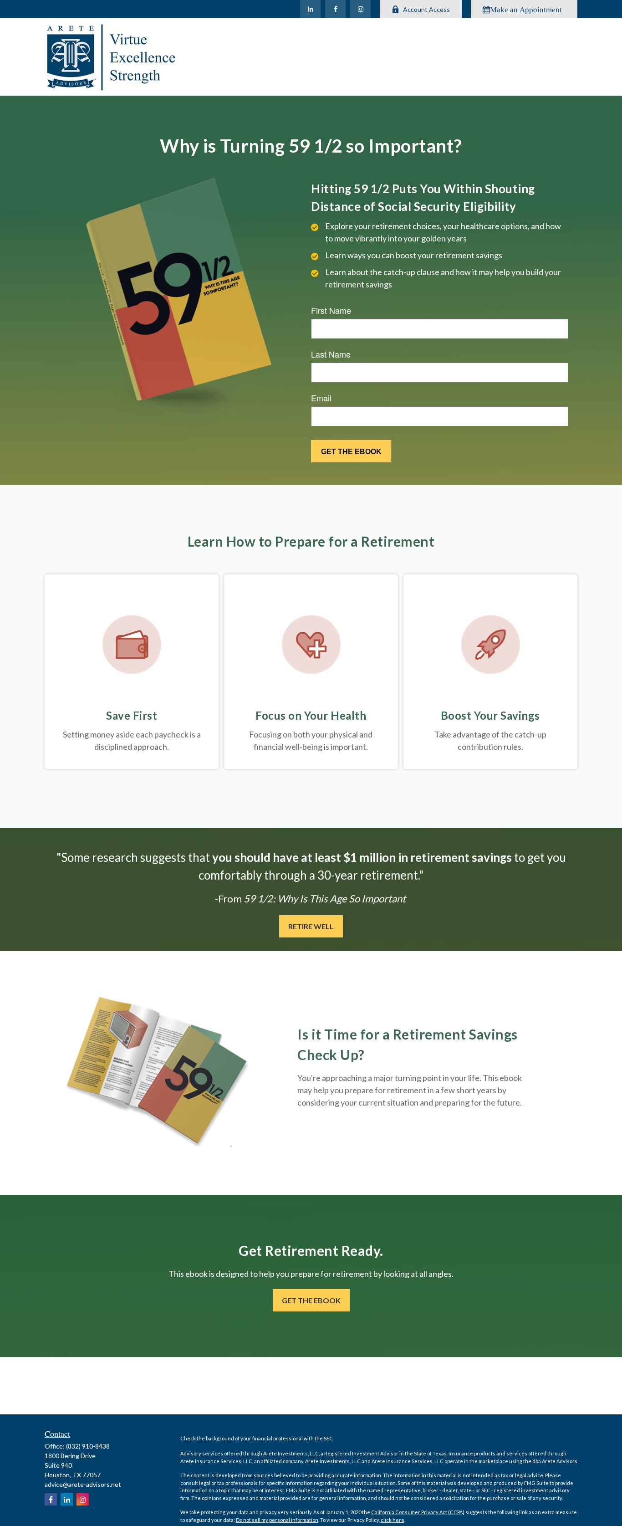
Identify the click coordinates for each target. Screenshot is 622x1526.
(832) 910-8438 (88, 1446)
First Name (331, 310)
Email (321, 398)
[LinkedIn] (310, 9)
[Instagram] (360, 9)
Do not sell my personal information (277, 1520)
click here (392, 1520)
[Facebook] (335, 9)
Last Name (331, 354)
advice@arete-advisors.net (83, 1484)
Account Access (426, 9)
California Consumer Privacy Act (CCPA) (417, 1512)
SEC (328, 1438)
